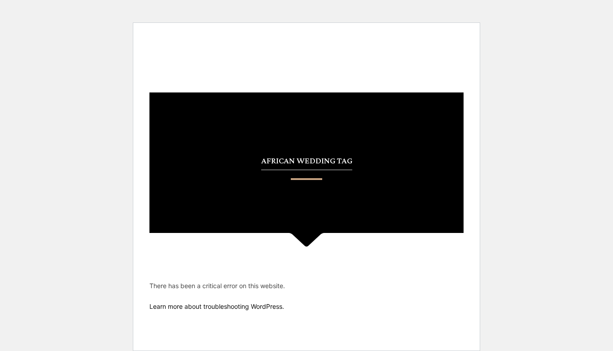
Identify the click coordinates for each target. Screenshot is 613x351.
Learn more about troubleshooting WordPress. (216, 306)
